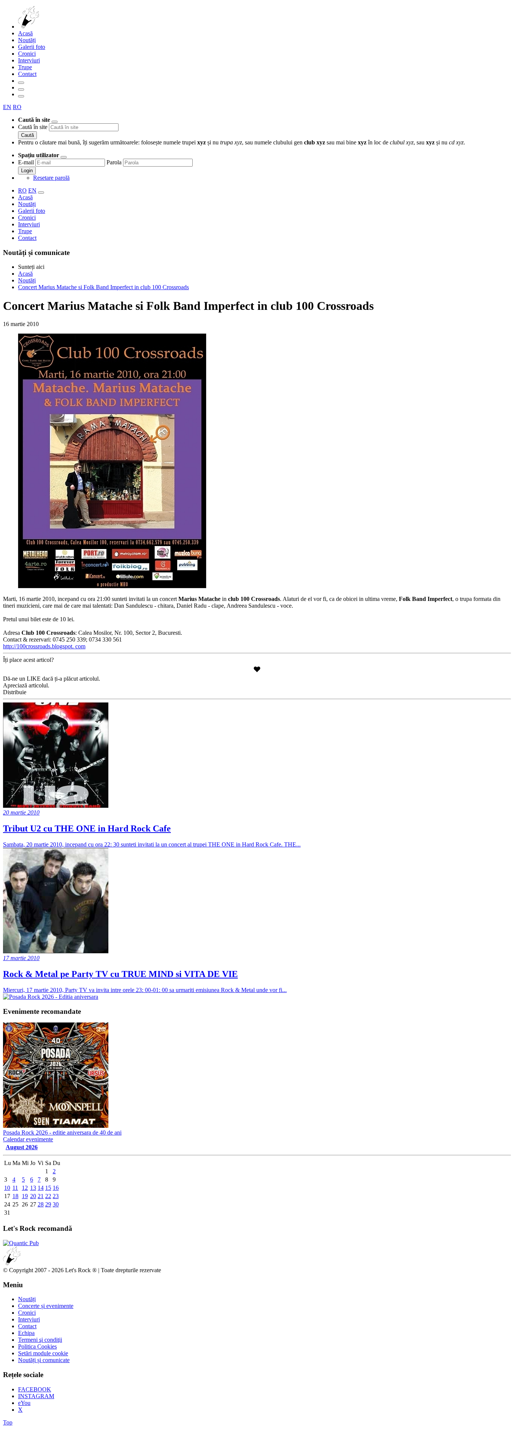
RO (17, 107)
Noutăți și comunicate (44, 1360)
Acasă (25, 33)
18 (15, 1196)
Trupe (25, 67)
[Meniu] (21, 96)
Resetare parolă (51, 177)
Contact (27, 74)
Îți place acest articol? (28, 660)
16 (56, 1188)
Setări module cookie (43, 1353)
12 (25, 1188)
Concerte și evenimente (45, 1306)
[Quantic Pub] (21, 1243)
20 (33, 1196)
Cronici (27, 53)
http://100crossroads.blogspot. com (44, 646)
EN (7, 107)
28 (41, 1204)
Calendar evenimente (28, 1139)
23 (56, 1196)
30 (56, 1204)
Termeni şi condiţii (40, 1339)
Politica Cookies (37, 1346)
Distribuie (14, 692)
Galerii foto (31, 47)
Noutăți (27, 40)
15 (48, 1188)
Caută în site (32, 127)
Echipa (26, 1333)
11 (15, 1188)
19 (25, 1196)
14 (41, 1188)
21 (41, 1196)
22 (48, 1196)
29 (48, 1204)
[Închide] (55, 122)
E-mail (26, 162)
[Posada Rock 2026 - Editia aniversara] (50, 997)
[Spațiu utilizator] (21, 89)
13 (33, 1188)
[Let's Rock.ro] (53, 26)
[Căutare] (21, 83)
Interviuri (29, 60)
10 (7, 1188)
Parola (114, 162)
